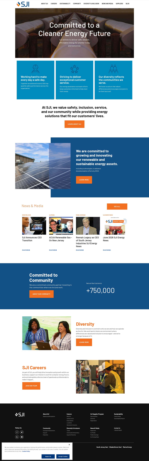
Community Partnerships (73, 432)
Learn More (84, 180)
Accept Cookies (63, 456)
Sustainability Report (119, 418)
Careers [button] (54, 3)
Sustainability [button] (65, 3)
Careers (69, 414)
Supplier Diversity (71, 434)
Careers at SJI (70, 418)
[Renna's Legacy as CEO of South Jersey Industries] (88, 226)
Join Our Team (31, 386)
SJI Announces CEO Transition (32, 239)
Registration (93, 420)
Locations (69, 422)
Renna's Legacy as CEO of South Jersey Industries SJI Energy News (87, 242)
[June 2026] (115, 226)
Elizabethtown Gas (115, 447)
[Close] (69, 444)
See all (117, 206)
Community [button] (77, 3)
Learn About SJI (74, 124)
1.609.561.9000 (118, 430)
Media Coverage (94, 434)
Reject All (48, 456)
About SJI (46, 414)
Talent (68, 430)
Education (45, 434)
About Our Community (41, 294)
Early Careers (70, 420)
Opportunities (93, 416)
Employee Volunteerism (49, 430)
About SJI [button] (44, 3)
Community (46, 428)
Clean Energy (117, 416)
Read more (25, 250)
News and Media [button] (107, 3)
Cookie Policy (26, 451)
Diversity (92, 418)
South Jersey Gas (102, 447)
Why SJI (69, 416)
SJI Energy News (94, 437)
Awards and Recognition (49, 416)
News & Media (94, 428)
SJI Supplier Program (97, 414)
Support (45, 432)
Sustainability (118, 414)
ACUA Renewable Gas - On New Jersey (60, 239)
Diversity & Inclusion (72, 425)
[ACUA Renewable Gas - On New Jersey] (61, 226)
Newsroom (93, 430)
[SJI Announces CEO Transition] (34, 226)
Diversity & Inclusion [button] (91, 3)
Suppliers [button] (119, 3)
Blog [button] (127, 3)
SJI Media (92, 432)
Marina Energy (127, 447)
